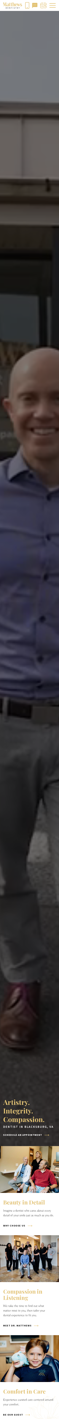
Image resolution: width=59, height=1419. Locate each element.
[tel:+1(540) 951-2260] (27, 5)
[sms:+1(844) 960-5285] (35, 5)
